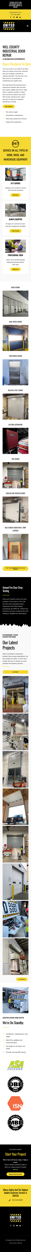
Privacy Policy (13, 1243)
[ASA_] (15, 1057)
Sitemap (20, 1243)
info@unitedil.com (15, 12)
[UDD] (9, 22)
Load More (22, 979)
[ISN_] (15, 1095)
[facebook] (10, 17)
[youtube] (17, 17)
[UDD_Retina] (15, 1214)
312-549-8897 (15, 14)
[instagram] (14, 17)
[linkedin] (20, 17)
